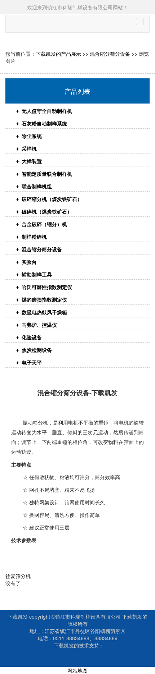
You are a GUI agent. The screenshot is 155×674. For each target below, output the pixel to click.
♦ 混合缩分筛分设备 (39, 249)
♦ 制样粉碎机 (31, 236)
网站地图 (77, 670)
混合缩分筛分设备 (110, 53)
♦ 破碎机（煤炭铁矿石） (44, 211)
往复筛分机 (18, 575)
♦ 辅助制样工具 (34, 274)
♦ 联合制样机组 (34, 186)
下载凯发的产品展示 (58, 53)
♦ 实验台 (26, 261)
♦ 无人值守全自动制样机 (44, 110)
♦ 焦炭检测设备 (34, 349)
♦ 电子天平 (29, 362)
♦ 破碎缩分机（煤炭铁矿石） (49, 198)
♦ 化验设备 (29, 337)
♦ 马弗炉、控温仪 (36, 324)
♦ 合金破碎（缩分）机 (41, 224)
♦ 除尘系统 (29, 135)
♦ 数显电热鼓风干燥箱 (41, 312)
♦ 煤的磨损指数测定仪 (41, 299)
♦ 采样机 (26, 148)
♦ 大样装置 (29, 161)
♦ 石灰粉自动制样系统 (41, 123)
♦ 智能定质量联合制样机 (44, 173)
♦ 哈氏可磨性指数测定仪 (44, 286)
